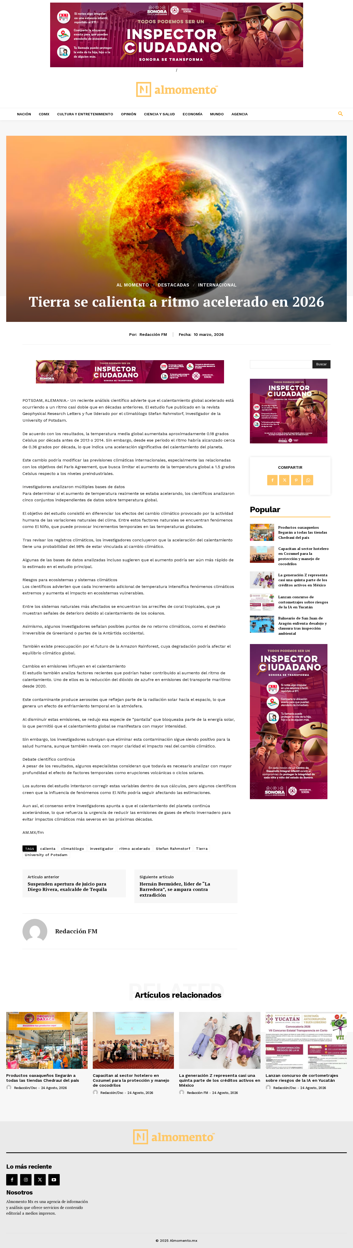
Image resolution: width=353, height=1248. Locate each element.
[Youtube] (54, 1179)
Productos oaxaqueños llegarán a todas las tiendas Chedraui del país (302, 532)
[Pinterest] (296, 480)
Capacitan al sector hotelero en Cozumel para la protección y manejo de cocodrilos (303, 556)
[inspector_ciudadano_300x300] (288, 442)
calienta (47, 848)
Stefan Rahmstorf (173, 848)
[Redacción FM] (34, 931)
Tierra (202, 848)
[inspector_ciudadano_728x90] (130, 382)
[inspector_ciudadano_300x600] (288, 798)
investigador (102, 848)
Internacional (217, 285)
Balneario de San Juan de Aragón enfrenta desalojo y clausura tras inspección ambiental (302, 626)
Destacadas (173, 285)
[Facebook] (272, 480)
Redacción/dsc (25, 1088)
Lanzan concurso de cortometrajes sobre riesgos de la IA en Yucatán (303, 601)
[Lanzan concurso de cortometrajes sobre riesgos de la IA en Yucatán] (262, 602)
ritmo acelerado (134, 848)
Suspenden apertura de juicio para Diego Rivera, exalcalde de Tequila (67, 886)
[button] (309, 114)
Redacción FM (153, 334)
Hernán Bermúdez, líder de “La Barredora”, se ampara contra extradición (175, 889)
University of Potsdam (46, 855)
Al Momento (133, 285)
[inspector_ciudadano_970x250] (176, 35)
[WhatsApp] (308, 480)
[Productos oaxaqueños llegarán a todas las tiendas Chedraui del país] (262, 532)
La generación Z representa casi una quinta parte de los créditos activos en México (302, 579)
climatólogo (72, 848)
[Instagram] (26, 1179)
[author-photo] (9, 1088)
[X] (284, 480)
